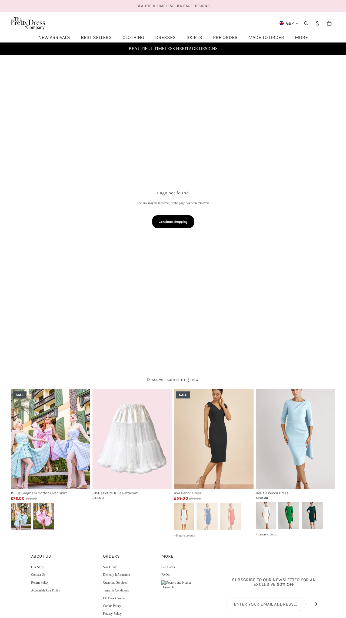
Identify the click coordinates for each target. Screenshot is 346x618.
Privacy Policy (112, 614)
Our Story (37, 567)
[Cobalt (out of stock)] (207, 516)
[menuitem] (301, 37)
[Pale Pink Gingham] (44, 516)
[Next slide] (82, 439)
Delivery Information (116, 575)
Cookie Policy (112, 606)
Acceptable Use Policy (45, 590)
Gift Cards (168, 567)
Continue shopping (173, 222)
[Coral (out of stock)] (230, 516)
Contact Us (38, 575)
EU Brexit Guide (114, 598)
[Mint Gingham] (20, 516)
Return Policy (40, 582)
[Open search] (306, 23)
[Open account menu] (317, 23)
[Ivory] (184, 516)
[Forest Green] (312, 515)
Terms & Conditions (116, 590)
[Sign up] (315, 604)
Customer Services (115, 582)
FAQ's (165, 575)
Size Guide (110, 567)
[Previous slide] (19, 439)
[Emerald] (288, 515)
